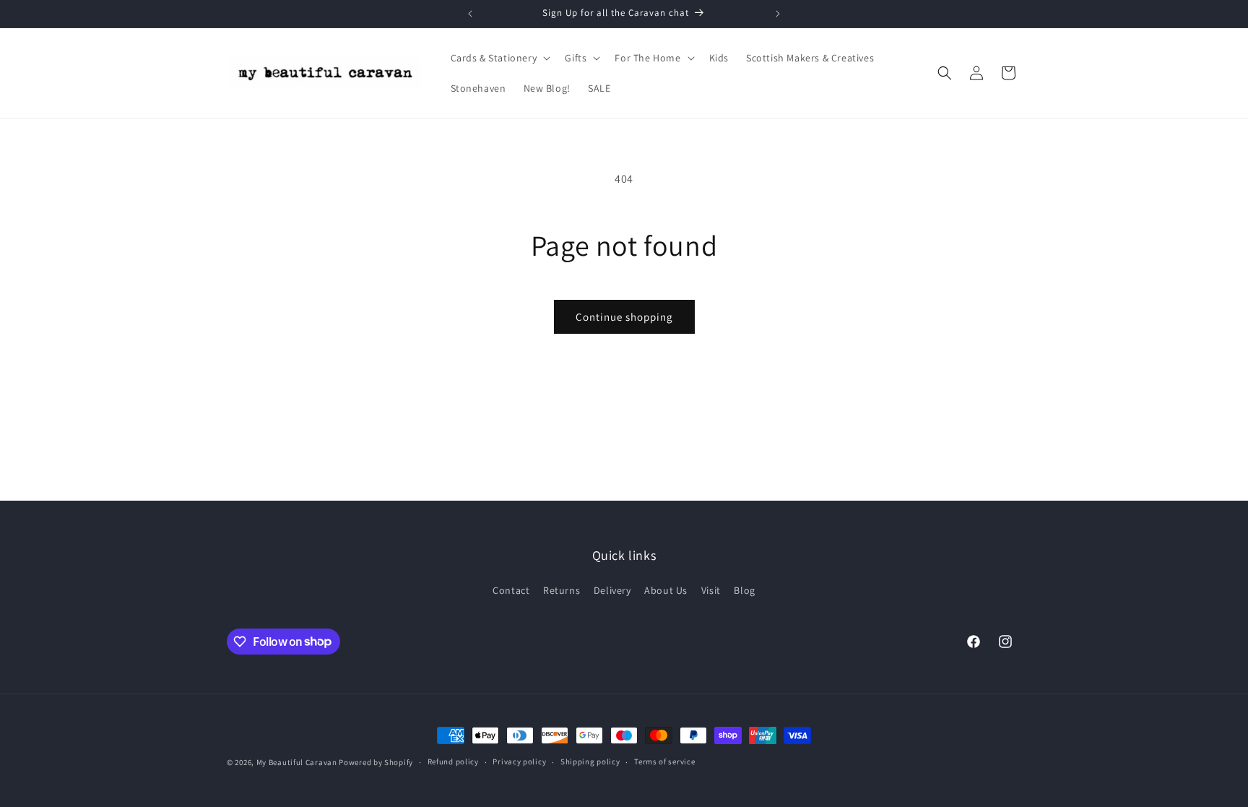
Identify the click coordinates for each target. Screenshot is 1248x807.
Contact (511, 590)
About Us (666, 590)
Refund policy (453, 761)
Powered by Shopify (376, 762)
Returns (561, 590)
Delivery (612, 590)
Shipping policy (590, 761)
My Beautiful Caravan (296, 762)
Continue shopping (624, 317)
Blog (744, 590)
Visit (711, 590)
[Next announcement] (778, 13)
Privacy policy (519, 761)
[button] (499, 58)
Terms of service (664, 761)
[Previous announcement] (470, 13)
